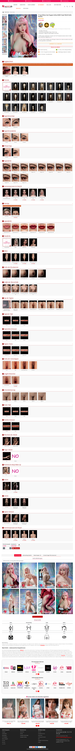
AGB (39, 738)
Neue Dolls (18, 8)
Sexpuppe (15, 4)
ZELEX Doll (7, 12)
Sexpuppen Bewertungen (24, 735)
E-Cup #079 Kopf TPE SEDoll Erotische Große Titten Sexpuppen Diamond (23, 721)
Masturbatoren (57, 4)
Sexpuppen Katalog (23, 737)
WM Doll (22, 650)
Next (4, 54)
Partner (39, 742)
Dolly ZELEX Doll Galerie (37, 616)
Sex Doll (3, 740)
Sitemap (21, 733)
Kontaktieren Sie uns (41, 733)
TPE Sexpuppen (4, 737)
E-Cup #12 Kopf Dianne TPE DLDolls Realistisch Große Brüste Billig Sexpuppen (37, 721)
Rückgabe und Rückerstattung (43, 740)
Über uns (39, 731)
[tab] (17, 555)
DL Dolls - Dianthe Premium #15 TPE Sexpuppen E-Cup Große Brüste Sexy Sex (52, 721)
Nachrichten (22, 731)
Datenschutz (40, 735)
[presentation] (36, 674)
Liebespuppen (22, 4)
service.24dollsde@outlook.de (64, 737)
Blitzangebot (41, 4)
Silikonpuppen (4, 735)
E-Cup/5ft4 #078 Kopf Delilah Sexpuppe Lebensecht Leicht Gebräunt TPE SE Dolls (8, 721)
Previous (4, 14)
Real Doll (63, 655)
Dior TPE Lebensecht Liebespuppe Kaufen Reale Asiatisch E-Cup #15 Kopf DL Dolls (66, 721)
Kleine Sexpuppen (5, 738)
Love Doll (3, 743)
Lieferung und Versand (42, 737)
